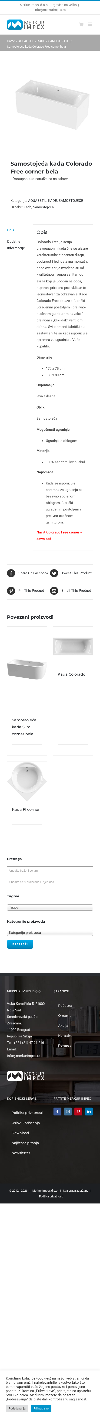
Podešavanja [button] (17, 1408)
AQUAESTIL (37, 201)
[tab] (18, 230)
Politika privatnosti (51, 1196)
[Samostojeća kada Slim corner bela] (27, 669)
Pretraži (20, 944)
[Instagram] (68, 1111)
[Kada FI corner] (27, 781)
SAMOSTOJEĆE (71, 201)
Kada (27, 207)
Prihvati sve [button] (41, 1408)
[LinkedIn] (89, 1111)
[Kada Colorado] (73, 646)
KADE (52, 201)
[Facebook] (57, 1111)
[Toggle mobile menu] (90, 24)
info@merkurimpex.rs (50, 10)
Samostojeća (43, 207)
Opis (10, 230)
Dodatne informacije (16, 244)
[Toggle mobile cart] (81, 24)
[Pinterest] (78, 1111)
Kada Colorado (71, 674)
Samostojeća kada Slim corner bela (24, 727)
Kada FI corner (26, 809)
